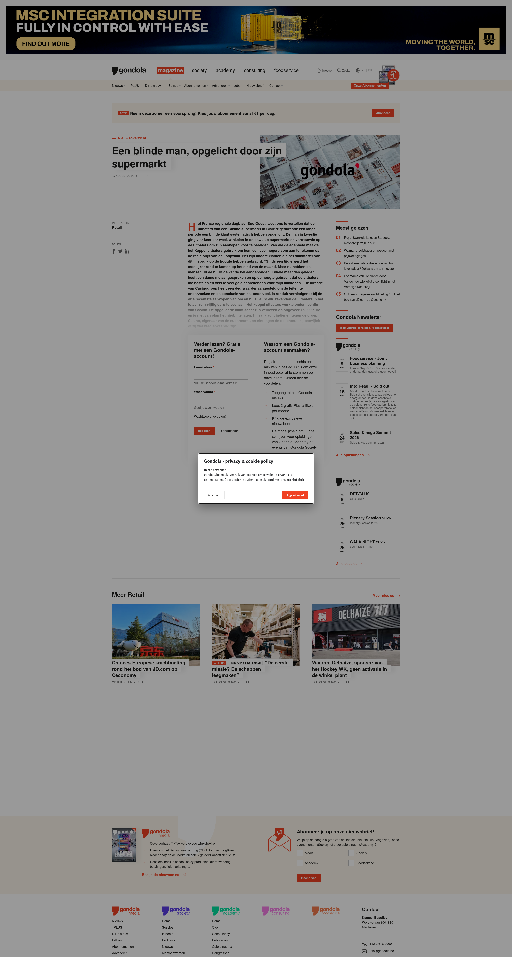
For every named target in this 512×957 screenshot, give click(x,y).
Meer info (214, 495)
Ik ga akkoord (295, 495)
